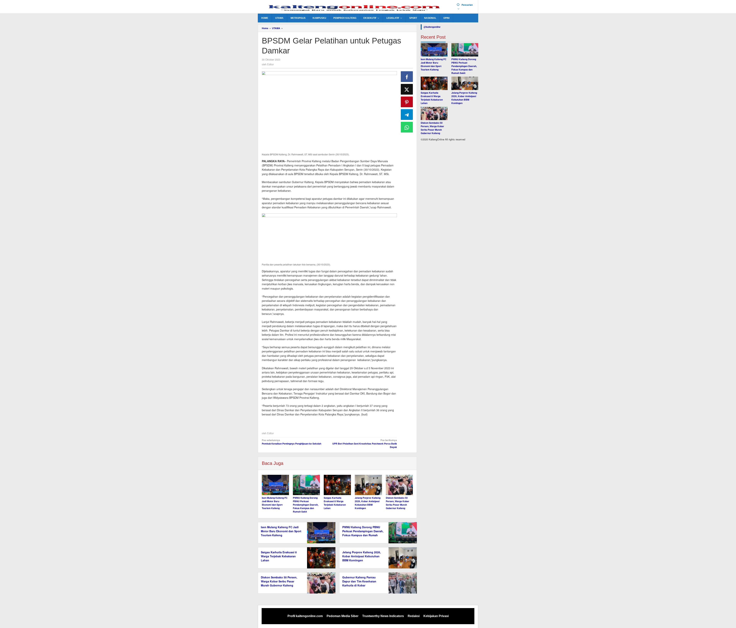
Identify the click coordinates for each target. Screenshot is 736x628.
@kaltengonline (432, 27)
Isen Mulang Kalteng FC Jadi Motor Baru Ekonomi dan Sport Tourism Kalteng (275, 503)
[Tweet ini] (407, 89)
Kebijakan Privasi (436, 616)
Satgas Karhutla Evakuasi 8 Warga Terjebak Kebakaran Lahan (335, 503)
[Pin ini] (407, 102)
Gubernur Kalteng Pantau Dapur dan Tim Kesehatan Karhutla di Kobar (359, 581)
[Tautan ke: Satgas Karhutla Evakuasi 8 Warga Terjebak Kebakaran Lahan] (434, 83)
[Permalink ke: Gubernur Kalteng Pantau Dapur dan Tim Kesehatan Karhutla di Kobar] (402, 582)
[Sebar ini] (407, 76)
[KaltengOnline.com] (356, 7)
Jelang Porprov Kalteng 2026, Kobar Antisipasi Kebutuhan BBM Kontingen (367, 503)
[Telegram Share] (407, 114)
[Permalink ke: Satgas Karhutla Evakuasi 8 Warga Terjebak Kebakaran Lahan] (337, 485)
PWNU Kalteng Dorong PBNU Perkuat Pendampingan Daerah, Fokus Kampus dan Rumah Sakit (305, 504)
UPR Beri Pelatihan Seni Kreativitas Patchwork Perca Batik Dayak (364, 443)
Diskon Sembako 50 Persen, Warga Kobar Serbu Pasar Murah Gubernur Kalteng (397, 503)
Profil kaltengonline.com (305, 616)
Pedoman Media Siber (342, 616)
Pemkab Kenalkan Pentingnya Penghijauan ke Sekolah (291, 441)
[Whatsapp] (407, 127)
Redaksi (414, 616)
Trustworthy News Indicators (383, 616)
